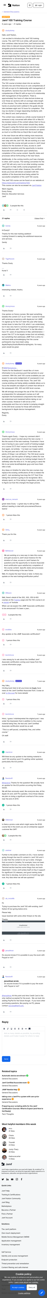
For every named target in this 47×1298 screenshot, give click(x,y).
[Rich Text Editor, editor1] (23, 1043)
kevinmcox (9, 655)
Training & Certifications (11, 1195)
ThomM (12, 1142)
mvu (10, 1128)
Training (17, 600)
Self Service (6, 1252)
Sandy (7, 226)
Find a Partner (7, 1214)
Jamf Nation (36, 185)
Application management (11, 1241)
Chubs (11, 1135)
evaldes (8, 629)
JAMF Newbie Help (9, 1090)
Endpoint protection (9, 1260)
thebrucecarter (14, 1156)
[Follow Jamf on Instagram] (17, 1179)
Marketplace (6, 1206)
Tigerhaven (9, 259)
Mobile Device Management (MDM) (15, 1237)
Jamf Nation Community (11, 1198)
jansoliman (9, 950)
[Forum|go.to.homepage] (14, 5)
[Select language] (29, 5)
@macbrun (6, 783)
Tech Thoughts (8, 1114)
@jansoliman (7, 996)
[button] (4, 6)
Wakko (8, 285)
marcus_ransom (11, 499)
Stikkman (9, 820)
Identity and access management (15, 1256)
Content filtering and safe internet (15, 1267)
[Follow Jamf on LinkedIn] (7, 1179)
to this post (10, 693)
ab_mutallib (9, 898)
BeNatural (9, 551)
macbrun (8, 752)
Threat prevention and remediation (15, 1263)
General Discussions (11, 12)
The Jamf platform (9, 1229)
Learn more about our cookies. (26, 1282)
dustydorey (9, 30)
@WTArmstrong (10, 368)
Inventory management (11, 1244)
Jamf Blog (6, 1202)
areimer (8, 850)
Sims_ (7, 530)
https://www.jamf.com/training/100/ (16, 183)
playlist (6, 602)
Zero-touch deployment (11, 1233)
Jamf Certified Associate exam (14, 1083)
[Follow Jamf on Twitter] (3, 1179)
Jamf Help (6, 1191)
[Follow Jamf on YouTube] (12, 1179)
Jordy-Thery (13, 1149)
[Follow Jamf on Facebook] (21, 1179)
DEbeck (8, 593)
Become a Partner (9, 1210)
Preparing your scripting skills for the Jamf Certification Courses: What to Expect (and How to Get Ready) (22, 1108)
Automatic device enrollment (14, 1076)
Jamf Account (7, 1218)
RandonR (9, 778)
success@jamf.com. (16, 1006)
